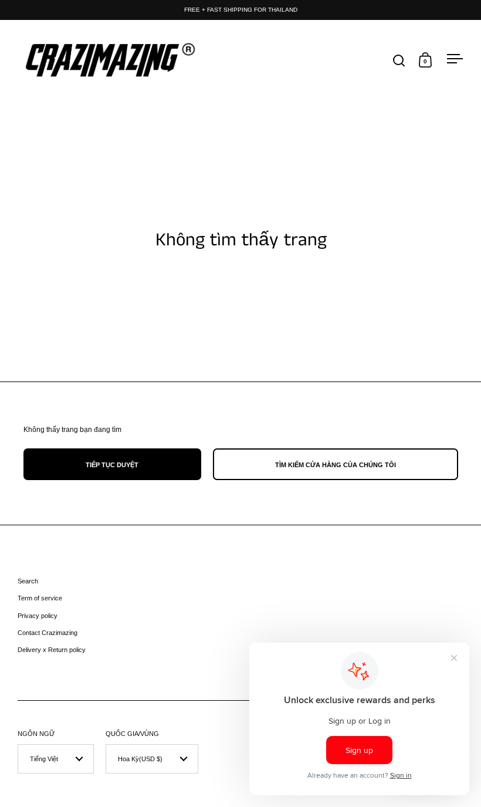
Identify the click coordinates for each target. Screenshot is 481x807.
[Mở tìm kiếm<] (399, 60)
